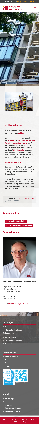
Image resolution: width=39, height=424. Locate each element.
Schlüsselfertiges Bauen (13, 330)
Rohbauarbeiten (10, 327)
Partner (7, 366)
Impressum (8, 405)
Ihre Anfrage (9, 399)
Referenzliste (9, 344)
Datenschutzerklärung (13, 408)
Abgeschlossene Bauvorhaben (20, 225)
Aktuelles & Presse (11, 357)
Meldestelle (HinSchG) (12, 411)
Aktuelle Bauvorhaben (17, 221)
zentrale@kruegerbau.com (18, 303)
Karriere (8, 363)
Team (7, 360)
